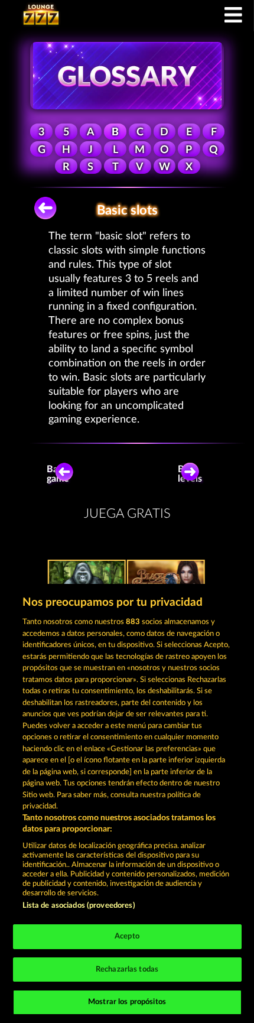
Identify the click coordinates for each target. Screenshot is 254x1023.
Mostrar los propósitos (127, 1002)
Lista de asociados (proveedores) (78, 906)
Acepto (127, 936)
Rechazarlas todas (127, 969)
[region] (127, 803)
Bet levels (190, 474)
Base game (58, 474)
